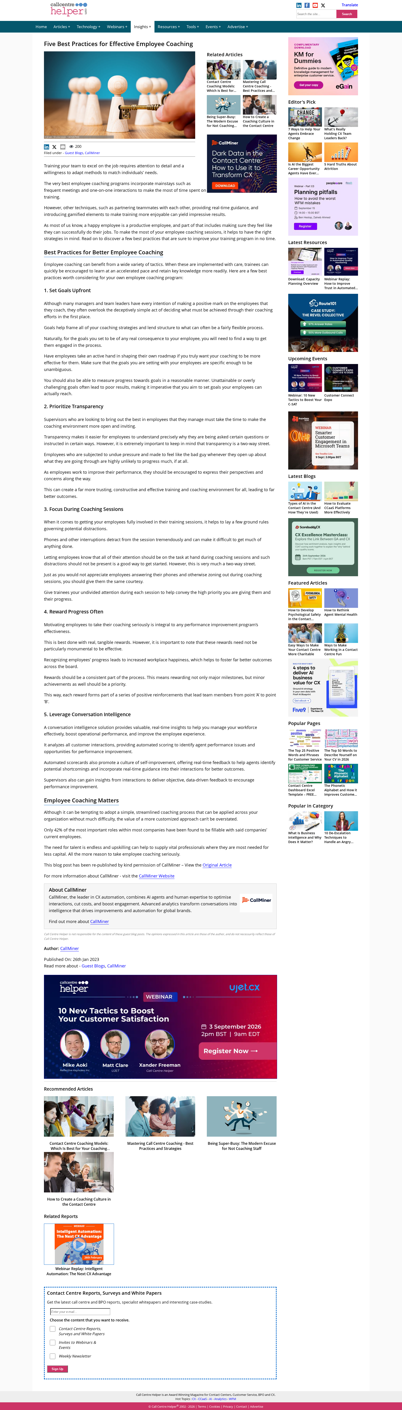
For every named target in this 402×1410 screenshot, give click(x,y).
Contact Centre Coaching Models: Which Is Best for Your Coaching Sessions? (221, 90)
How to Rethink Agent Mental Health (340, 612)
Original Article (217, 865)
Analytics (220, 1399)
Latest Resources (307, 242)
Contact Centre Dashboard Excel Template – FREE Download (301, 792)
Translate (350, 4)
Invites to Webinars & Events (77, 1345)
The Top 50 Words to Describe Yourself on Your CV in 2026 (340, 754)
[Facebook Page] (307, 6)
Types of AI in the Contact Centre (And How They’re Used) (304, 507)
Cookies (214, 1406)
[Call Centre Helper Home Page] (69, 16)
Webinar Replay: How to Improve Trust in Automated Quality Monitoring (339, 286)
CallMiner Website (156, 876)
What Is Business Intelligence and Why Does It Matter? (305, 837)
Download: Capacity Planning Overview (304, 281)
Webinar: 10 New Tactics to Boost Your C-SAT (305, 399)
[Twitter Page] (323, 6)
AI (210, 1399)
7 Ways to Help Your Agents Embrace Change (304, 133)
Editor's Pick (301, 102)
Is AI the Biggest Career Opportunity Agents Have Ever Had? (304, 171)
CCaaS (202, 1399)
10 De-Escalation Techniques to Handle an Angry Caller (337, 839)
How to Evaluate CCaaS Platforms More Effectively (337, 507)
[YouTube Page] (315, 6)
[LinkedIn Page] (299, 6)
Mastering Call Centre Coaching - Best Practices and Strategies (257, 88)
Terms (202, 1406)
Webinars (115, 26)
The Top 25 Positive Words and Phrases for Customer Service (305, 754)
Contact (241, 1406)
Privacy (228, 1406)
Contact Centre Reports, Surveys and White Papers (104, 1293)
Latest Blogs (302, 476)
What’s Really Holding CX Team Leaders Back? (337, 133)
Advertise (236, 26)
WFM (232, 1399)
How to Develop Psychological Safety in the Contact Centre (304, 617)
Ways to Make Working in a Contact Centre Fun (341, 649)
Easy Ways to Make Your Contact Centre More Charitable (304, 649)
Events (212, 26)
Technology (87, 26)
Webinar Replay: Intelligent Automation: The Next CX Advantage (79, 1271)
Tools (191, 26)
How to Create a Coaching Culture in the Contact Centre (258, 121)
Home (41, 26)
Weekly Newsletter (75, 1356)
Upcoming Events (307, 358)
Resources (167, 26)
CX (194, 1399)
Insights (141, 26)
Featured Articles (307, 583)
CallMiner (92, 153)
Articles (60, 26)
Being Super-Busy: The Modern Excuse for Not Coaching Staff (222, 123)
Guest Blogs (74, 153)
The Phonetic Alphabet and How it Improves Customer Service (340, 792)
